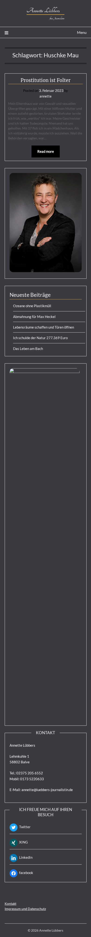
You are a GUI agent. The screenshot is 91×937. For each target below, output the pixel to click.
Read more (45, 151)
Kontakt (10, 904)
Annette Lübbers (45, 10)
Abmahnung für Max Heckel (34, 316)
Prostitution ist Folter (45, 80)
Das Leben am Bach (28, 348)
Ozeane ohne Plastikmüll (32, 306)
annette (45, 96)
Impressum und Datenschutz (25, 909)
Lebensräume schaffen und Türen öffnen (43, 327)
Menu (82, 32)
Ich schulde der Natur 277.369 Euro (40, 338)
